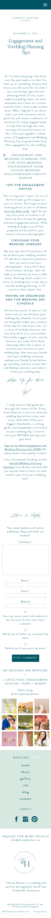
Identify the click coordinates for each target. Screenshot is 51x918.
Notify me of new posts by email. (25, 648)
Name (25, 581)
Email (25, 591)
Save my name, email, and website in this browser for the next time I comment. (25, 620)
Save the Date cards (16, 211)
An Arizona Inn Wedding (25, 671)
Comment (25, 542)
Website (25, 602)
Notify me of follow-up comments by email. (25, 636)
